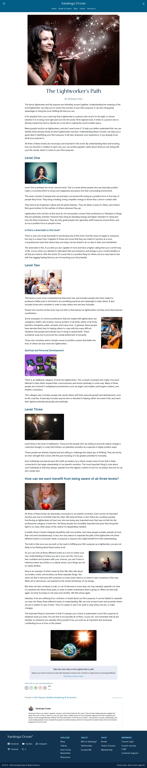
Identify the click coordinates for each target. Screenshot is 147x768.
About (53, 9)
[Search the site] (4, 3)
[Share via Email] (35, 688)
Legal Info (141, 765)
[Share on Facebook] (31, 688)
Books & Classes (65, 9)
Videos (82, 9)
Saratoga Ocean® (20, 737)
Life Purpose (39, 697)
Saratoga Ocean (73, 3)
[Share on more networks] (45, 688)
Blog (75, 9)
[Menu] (143, 3)
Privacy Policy (122, 765)
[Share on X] (26, 688)
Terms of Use (132, 765)
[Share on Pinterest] (40, 688)
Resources (91, 9)
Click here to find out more (73, 676)
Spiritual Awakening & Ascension (61, 697)
